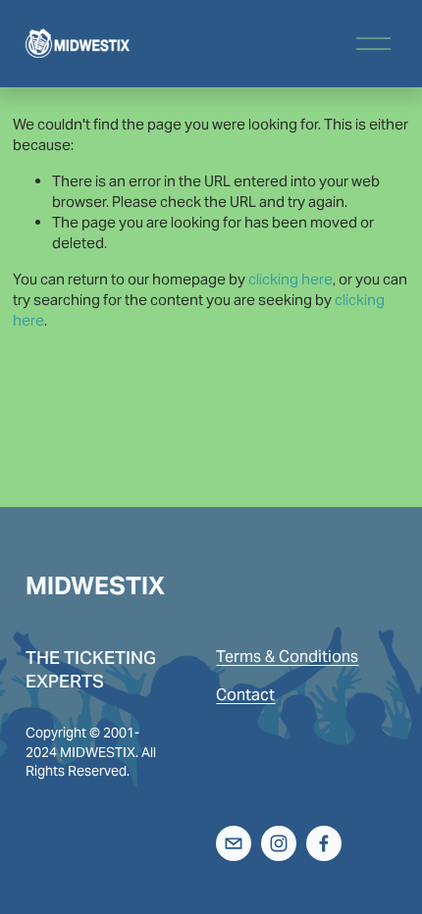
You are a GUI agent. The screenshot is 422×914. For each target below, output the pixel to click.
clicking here (290, 279)
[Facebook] (324, 843)
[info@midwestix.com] (233, 843)
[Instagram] (278, 843)
